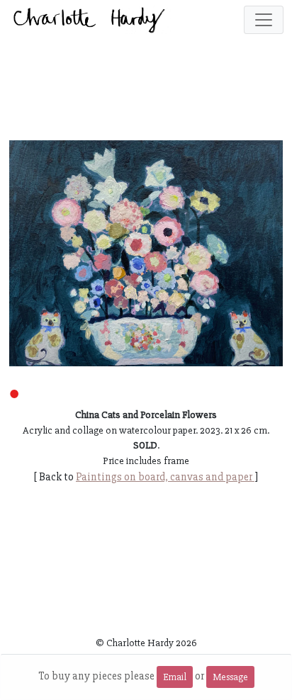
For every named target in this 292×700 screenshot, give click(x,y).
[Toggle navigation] (263, 20)
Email (174, 677)
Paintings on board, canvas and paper (165, 477)
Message (230, 677)
